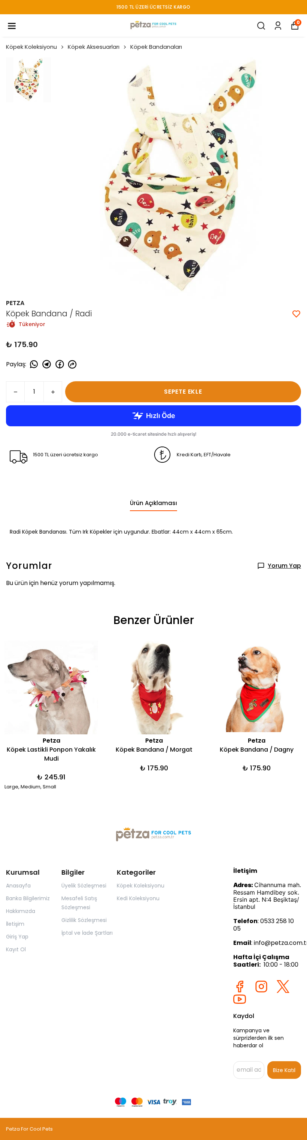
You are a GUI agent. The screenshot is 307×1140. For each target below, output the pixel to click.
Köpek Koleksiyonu (31, 47)
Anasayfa (18, 885)
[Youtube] (239, 999)
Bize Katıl (284, 1070)
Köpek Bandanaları (156, 47)
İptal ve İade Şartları (87, 933)
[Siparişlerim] (278, 25)
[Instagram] (261, 986)
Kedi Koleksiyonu (138, 898)
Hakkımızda (20, 911)
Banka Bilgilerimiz (28, 898)
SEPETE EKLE (183, 391)
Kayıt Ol (16, 949)
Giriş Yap (17, 936)
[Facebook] (239, 986)
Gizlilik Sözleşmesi (84, 920)
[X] (283, 986)
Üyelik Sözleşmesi (83, 885)
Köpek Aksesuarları (93, 47)
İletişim (15, 924)
